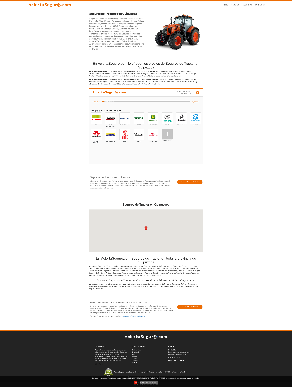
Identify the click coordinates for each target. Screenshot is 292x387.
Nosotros (247, 5)
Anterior (96, 102)
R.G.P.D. (134, 354)
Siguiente (196, 102)
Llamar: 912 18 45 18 (175, 357)
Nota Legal (135, 352)
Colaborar (135, 360)
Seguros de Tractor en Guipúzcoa (135, 316)
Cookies (134, 356)
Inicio (225, 5)
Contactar (260, 5)
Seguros (235, 5)
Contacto (135, 363)
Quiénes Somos (137, 350)
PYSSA (134, 358)
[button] (146, 228)
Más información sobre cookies (148, 382)
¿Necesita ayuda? (184, 92)
